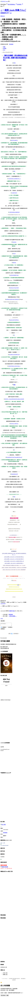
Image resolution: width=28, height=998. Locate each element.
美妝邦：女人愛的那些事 (6, 868)
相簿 (4, 46)
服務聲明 (14, 979)
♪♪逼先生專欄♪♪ (13, 616)
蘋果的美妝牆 (4, 865)
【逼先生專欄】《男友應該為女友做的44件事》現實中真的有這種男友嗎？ (15, 58)
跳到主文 (3, 16)
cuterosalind (3, 603)
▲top (2, 618)
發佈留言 (2, 628)
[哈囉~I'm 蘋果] (1, 844)
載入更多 (2, 620)
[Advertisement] (6, 939)
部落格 (4, 48)
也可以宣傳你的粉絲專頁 (4, 845)
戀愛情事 (11, 614)
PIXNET (6, 978)
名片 (4, 50)
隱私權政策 (23, 978)
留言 (14, 610)
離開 (7, 995)
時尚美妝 (11, 44)
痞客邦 (10, 610)
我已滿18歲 (3, 995)
